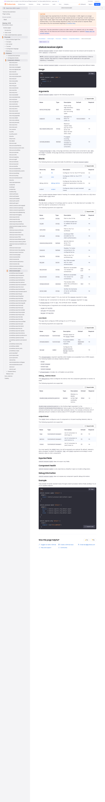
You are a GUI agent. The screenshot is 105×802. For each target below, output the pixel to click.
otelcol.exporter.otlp (14, 219)
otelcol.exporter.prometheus (16, 224)
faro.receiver (12, 129)
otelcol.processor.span (15, 247)
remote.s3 (11, 366)
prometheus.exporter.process (16, 314)
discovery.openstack (14, 113)
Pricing (38, 4)
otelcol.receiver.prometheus (16, 266)
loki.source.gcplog (14, 157)
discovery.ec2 (12, 78)
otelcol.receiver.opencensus (16, 261)
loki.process (12, 138)
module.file (12, 184)
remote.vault (12, 369)
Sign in (90, 4)
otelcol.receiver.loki (14, 259)
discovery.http (13, 90)
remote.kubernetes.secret (15, 364)
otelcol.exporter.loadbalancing (17, 212)
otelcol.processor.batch (15, 232)
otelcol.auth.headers (14, 198)
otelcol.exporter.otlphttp (15, 221)
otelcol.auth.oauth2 (14, 200)
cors (52, 177)
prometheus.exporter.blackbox (17, 280)
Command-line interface (14, 55)
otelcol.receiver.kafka (14, 257)
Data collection (8, 376)
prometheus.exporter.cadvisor (17, 282)
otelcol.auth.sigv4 (13, 203)
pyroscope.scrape (14, 355)
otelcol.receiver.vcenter (15, 268)
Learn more (54, 1)
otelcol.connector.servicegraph (17, 205)
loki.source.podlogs (14, 173)
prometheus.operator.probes (16, 337)
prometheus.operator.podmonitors (18, 335)
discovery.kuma (13, 99)
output (53, 189)
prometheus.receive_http (15, 343)
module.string (12, 191)
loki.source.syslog (13, 175)
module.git (12, 187)
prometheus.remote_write (15, 348)
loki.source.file (13, 154)
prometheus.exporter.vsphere (16, 330)
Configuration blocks (13, 58)
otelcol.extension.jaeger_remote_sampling (18, 227)
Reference (65, 38)
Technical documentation (9, 11)
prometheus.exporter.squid (16, 323)
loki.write (11, 180)
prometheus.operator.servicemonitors (18, 340)
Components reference (74, 38)
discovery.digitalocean (15, 69)
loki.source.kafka (13, 166)
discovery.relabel (13, 118)
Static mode (8, 32)
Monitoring (9, 51)
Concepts (8, 41)
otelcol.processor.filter (15, 237)
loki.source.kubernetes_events (17, 171)
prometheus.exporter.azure (16, 277)
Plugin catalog (6, 14)
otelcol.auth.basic (13, 194)
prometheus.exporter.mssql (16, 305)
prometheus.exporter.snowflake (17, 321)
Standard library (12, 371)
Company (66, 4)
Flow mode (58, 38)
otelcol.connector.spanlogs (16, 207)
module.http (12, 189)
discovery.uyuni (13, 127)
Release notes (9, 373)
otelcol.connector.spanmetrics (17, 210)
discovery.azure (13, 62)
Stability (7, 378)
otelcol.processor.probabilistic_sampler (17, 244)
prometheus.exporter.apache (16, 275)
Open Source (46, 4)
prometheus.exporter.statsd (16, 326)
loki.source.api (12, 143)
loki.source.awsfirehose (15, 145)
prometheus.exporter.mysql (16, 307)
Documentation (42, 38)
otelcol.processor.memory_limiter (17, 241)
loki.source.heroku (13, 161)
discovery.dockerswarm (15, 76)
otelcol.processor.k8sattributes (17, 239)
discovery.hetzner (13, 88)
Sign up (97, 4)
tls (52, 173)
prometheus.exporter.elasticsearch (18, 291)
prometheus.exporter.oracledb (17, 310)
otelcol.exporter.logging (15, 214)
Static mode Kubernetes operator (13, 35)
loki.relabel (12, 141)
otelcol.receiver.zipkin (14, 270)
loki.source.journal (13, 164)
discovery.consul (13, 64)
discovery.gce (12, 85)
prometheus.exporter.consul (16, 287)
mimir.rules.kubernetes (14, 182)
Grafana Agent (50, 38)
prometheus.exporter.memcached (17, 300)
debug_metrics (55, 183)
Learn (54, 4)
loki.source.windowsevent (15, 177)
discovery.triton (13, 124)
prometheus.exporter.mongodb (17, 303)
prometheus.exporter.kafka (16, 298)
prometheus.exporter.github (16, 296)
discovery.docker (13, 74)
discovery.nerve (13, 108)
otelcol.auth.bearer (14, 196)
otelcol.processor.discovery (16, 234)
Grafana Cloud (21, 4)
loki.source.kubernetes (15, 168)
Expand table (90, 98)
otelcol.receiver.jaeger (14, 254)
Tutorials (8, 46)
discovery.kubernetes (14, 97)
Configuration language (12, 48)
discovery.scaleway (14, 120)
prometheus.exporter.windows (17, 333)
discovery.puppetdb (14, 115)
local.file (11, 131)
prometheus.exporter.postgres (17, 312)
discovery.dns (12, 71)
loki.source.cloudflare (14, 150)
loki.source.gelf (13, 159)
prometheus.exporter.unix (15, 328)
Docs (60, 4)
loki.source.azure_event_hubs (16, 147)
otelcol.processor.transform (16, 252)
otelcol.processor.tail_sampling (17, 250)
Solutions (31, 4)
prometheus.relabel (14, 346)
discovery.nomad (13, 111)
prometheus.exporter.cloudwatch (17, 284)
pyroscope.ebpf (13, 353)
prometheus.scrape (14, 350)
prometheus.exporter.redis (16, 317)
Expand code (90, 526)
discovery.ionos (13, 92)
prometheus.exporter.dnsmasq (17, 289)
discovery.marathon (14, 106)
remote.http (12, 360)
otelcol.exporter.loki (14, 217)
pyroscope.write (13, 357)
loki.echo (11, 136)
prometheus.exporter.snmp (16, 319)
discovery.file (12, 83)
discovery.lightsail (13, 101)
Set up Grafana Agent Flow (13, 39)
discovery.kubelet (13, 94)
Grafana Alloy (71, 23)
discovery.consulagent (15, 67)
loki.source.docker (13, 152)
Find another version (7, 25)
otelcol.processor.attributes (16, 230)
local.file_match (13, 134)
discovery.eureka (13, 81)
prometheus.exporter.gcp (15, 293)
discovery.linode (13, 104)
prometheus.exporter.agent (16, 273)
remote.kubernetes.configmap (17, 362)
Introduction (8, 30)
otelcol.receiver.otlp (14, 264)
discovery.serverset (14, 122)
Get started (9, 44)
